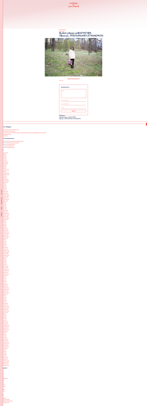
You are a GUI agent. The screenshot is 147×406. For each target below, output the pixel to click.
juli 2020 (4, 221)
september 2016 (5, 292)
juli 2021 (4, 202)
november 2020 (5, 215)
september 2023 (5, 174)
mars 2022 (4, 190)
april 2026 (4, 159)
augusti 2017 (5, 275)
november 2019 (5, 233)
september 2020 (5, 218)
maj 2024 (4, 171)
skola (3, 391)
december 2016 (5, 287)
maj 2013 (4, 353)
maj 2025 (4, 166)
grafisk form (5, 378)
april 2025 (4, 168)
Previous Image (62, 29)
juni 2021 (4, 204)
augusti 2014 (5, 331)
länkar (1, 214)
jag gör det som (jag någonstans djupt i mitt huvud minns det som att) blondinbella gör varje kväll (24, 132)
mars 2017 (4, 283)
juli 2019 (4, 239)
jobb (3, 380)
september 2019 (5, 236)
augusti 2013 (5, 348)
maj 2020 (4, 224)
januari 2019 (5, 249)
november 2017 (5, 270)
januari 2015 (5, 323)
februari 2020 (5, 229)
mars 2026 (4, 160)
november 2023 (5, 173)
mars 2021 (4, 208)
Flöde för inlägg (6, 399)
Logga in (4, 398)
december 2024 (5, 170)
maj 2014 (4, 334)
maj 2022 (4, 187)
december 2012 (5, 360)
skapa (3, 389)
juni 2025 (4, 165)
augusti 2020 (5, 219)
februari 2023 (5, 179)
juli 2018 (4, 258)
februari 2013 (5, 357)
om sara (1, 192)
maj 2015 (4, 317)
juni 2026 (4, 156)
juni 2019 (4, 241)
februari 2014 (5, 339)
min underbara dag (6, 134)
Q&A (3, 384)
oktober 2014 (5, 328)
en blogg (73, 5)
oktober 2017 (5, 272)
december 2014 (5, 325)
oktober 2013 (5, 345)
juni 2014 (4, 332)
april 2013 (4, 354)
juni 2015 (4, 315)
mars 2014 (4, 337)
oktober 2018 (5, 253)
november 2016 (5, 289)
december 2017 (5, 269)
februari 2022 (5, 191)
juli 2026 (4, 154)
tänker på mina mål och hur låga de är (10, 129)
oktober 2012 (5, 363)
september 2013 (5, 346)
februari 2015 (5, 322)
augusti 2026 (5, 153)
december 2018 (5, 250)
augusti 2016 (5, 294)
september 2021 (5, 199)
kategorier (1, 200)
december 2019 (5, 232)
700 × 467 (61, 80)
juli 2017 (4, 277)
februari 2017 (5, 284)
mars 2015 (4, 320)
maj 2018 (4, 261)
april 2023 (4, 176)
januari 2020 (5, 230)
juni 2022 (4, 185)
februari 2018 (5, 266)
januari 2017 (5, 286)
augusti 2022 (5, 182)
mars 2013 (4, 356)
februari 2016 (5, 303)
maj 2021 (4, 205)
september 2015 (5, 311)
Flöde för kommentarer (7, 401)
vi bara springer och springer (8, 131)
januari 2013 (5, 359)
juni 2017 (4, 278)
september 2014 (5, 329)
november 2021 (5, 196)
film (3, 377)
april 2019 (4, 244)
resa (3, 387)
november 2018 (5, 252)
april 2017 (4, 281)
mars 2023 (4, 177)
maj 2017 (4, 280)
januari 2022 (5, 193)
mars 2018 (4, 264)
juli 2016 (4, 295)
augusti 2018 (5, 256)
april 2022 (4, 188)
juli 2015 (4, 314)
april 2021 (4, 207)
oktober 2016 (5, 291)
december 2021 (5, 194)
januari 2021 (5, 211)
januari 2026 (5, 163)
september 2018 (5, 255)
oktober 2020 (5, 216)
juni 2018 (4, 260)
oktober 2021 (5, 197)
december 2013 (5, 342)
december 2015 (5, 306)
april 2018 (4, 263)
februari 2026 (5, 162)
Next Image (61, 31)
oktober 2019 (5, 235)
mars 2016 (4, 301)
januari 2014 (5, 340)
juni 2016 (4, 297)
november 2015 (5, 308)
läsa (3, 381)
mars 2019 (4, 246)
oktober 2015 (5, 309)
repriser (4, 386)
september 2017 (5, 273)
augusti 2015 (5, 312)
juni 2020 (4, 222)
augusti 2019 (5, 238)
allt (3, 370)
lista (3, 383)
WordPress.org (5, 402)
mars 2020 (4, 227)
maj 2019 (4, 242)
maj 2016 (4, 298)
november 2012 (5, 362)
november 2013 (5, 343)
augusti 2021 (5, 201)
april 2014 (4, 336)
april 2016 (4, 300)
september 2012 (5, 365)
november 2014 (5, 326)
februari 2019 (5, 247)
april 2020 (4, 225)
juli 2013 (4, 350)
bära (3, 374)
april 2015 (4, 318)
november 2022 (5, 180)
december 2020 (5, 213)
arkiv (1, 208)
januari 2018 (5, 267)
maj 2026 (4, 157)
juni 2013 (4, 351)
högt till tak (5, 136)
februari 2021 (5, 210)
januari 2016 (5, 305)
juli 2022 (4, 184)
